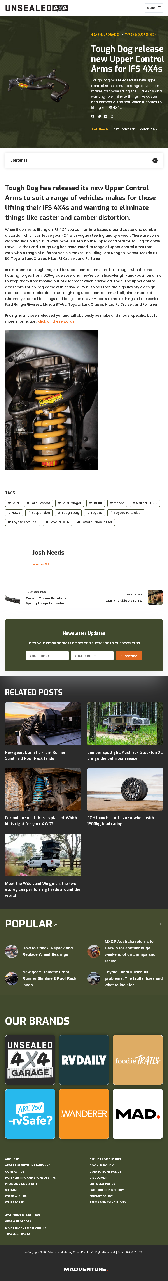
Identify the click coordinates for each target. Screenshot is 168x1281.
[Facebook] (92, 116)
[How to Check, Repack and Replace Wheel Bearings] (11, 951)
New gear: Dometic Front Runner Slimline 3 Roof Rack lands (49, 978)
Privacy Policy (101, 1196)
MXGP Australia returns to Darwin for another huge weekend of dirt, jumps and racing (130, 951)
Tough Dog (68, 513)
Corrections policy (105, 1171)
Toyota (94, 513)
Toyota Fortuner (23, 522)
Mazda (117, 503)
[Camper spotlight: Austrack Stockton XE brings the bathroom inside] (125, 723)
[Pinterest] (99, 116)
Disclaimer (98, 1178)
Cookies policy (101, 1165)
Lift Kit (95, 503)
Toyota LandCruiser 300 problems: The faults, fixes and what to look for (134, 978)
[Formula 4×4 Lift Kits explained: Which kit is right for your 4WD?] (43, 789)
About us (12, 1159)
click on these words (56, 321)
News (14, 513)
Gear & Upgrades (105, 34)
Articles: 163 (40, 564)
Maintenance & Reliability (25, 1227)
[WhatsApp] (105, 116)
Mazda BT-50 (144, 503)
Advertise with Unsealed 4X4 (28, 1165)
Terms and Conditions (107, 1202)
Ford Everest (38, 503)
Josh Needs (99, 129)
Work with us (16, 1196)
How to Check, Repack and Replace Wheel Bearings (48, 951)
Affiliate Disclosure (105, 1159)
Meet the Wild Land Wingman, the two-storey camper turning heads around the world (42, 889)
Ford (13, 503)
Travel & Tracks (18, 1234)
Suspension (39, 513)
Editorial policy (102, 1184)
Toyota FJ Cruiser (126, 513)
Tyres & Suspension (141, 34)
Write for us (15, 1202)
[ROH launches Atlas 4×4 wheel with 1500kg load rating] (125, 789)
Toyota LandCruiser (94, 522)
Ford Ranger (69, 503)
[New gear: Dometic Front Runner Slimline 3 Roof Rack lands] (43, 723)
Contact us (14, 1171)
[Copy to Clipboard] (112, 116)
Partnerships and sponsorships (30, 1178)
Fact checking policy (106, 1190)
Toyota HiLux (57, 522)
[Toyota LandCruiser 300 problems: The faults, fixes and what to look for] (93, 978)
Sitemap (11, 1190)
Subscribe (128, 656)
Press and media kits (21, 1184)
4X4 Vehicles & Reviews (22, 1215)
